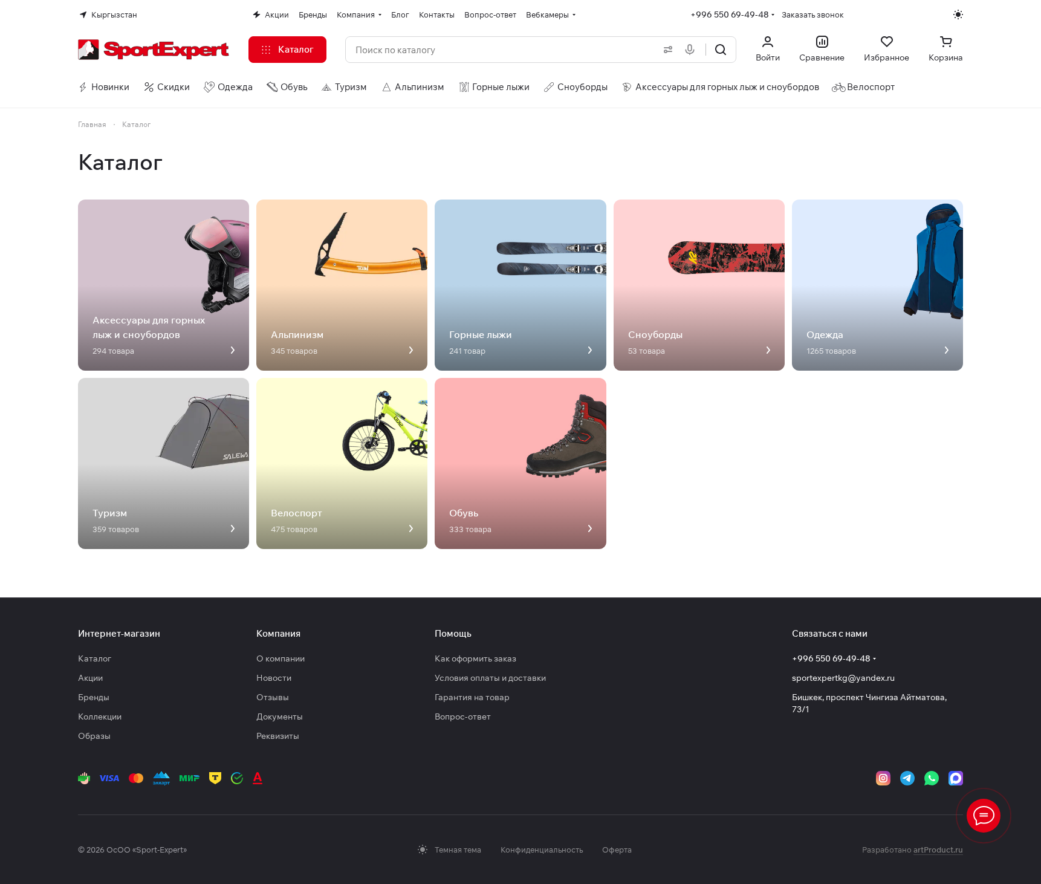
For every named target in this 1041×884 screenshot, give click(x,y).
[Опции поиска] (665, 49)
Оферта (617, 849)
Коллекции (100, 716)
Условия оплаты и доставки (490, 677)
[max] (956, 778)
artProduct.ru (938, 849)
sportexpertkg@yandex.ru (843, 677)
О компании (280, 658)
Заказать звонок (813, 14)
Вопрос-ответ (463, 716)
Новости (273, 677)
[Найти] (720, 49)
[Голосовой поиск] (692, 49)
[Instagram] (883, 778)
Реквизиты (277, 735)
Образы (94, 735)
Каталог (94, 658)
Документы (279, 716)
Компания (278, 633)
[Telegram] (907, 778)
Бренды (93, 697)
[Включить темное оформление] (958, 14)
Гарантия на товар (472, 697)
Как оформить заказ (475, 658)
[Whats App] (931, 778)
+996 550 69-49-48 (729, 14)
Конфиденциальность (542, 849)
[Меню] (983, 816)
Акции (90, 677)
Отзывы (272, 697)
